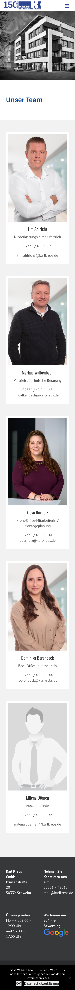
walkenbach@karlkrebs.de (38, 395)
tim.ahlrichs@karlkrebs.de (37, 255)
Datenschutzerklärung (41, 983)
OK (18, 983)
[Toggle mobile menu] (67, 6)
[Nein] (70, 978)
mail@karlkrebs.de (58, 892)
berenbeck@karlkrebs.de (37, 680)
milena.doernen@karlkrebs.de (37, 824)
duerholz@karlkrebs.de (37, 540)
